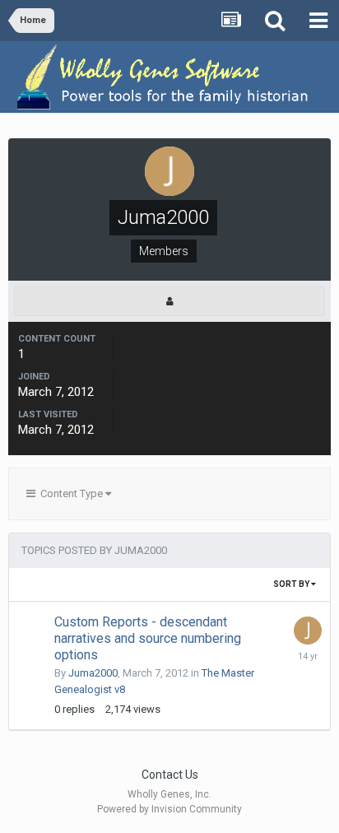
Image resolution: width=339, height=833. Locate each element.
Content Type (70, 493)
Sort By (292, 584)
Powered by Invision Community (169, 809)
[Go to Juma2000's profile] (308, 631)
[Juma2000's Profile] (169, 301)
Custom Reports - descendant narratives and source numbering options (147, 638)
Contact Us (170, 774)
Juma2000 (93, 673)
